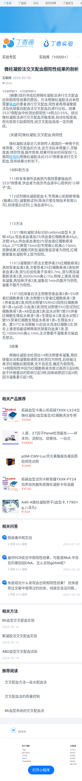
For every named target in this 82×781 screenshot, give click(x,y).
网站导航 (72, 761)
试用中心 (24, 758)
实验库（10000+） (54, 57)
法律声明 (72, 758)
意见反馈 (22, 731)
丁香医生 (68, 3)
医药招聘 (50, 3)
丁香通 (7, 3)
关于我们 (72, 750)
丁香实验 (24, 755)
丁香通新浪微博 (26, 761)
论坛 (35, 3)
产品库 (24, 750)
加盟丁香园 (73, 764)
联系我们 (72, 752)
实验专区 (9, 57)
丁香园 (22, 3)
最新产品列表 (26, 752)
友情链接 (72, 755)
